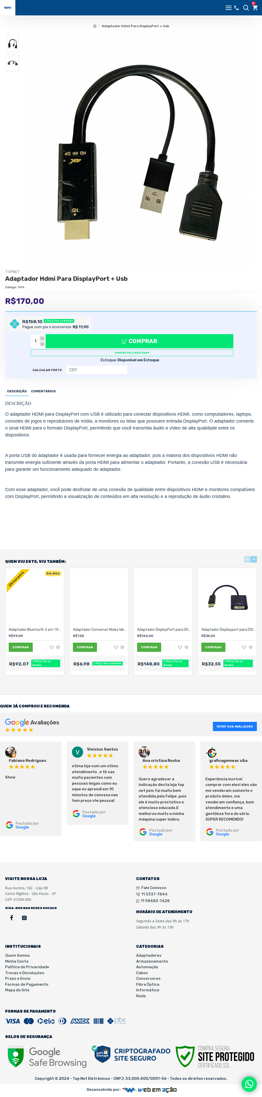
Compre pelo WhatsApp (132, 352)
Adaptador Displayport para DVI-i (228, 629)
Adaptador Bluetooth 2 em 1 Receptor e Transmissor (36, 629)
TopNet (12, 272)
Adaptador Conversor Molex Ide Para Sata (100, 629)
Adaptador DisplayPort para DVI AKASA (164, 629)
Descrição (17, 391)
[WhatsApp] (249, 1084)
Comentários (43, 391)
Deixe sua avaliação (235, 726)
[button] (247, 559)
